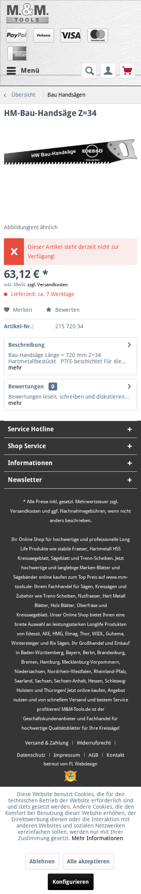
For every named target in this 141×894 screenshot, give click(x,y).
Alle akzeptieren (88, 861)
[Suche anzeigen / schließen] (89, 71)
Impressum (67, 755)
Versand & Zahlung (47, 743)
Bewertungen (26, 386)
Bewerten (67, 310)
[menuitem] (90, 71)
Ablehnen (42, 861)
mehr (15, 367)
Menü (30, 70)
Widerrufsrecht (94, 743)
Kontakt (115, 755)
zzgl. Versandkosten (47, 284)
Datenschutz (31, 755)
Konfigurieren (70, 882)
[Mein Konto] (108, 71)
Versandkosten (25, 511)
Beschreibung (26, 345)
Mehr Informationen (97, 838)
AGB (93, 755)
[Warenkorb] (127, 71)
